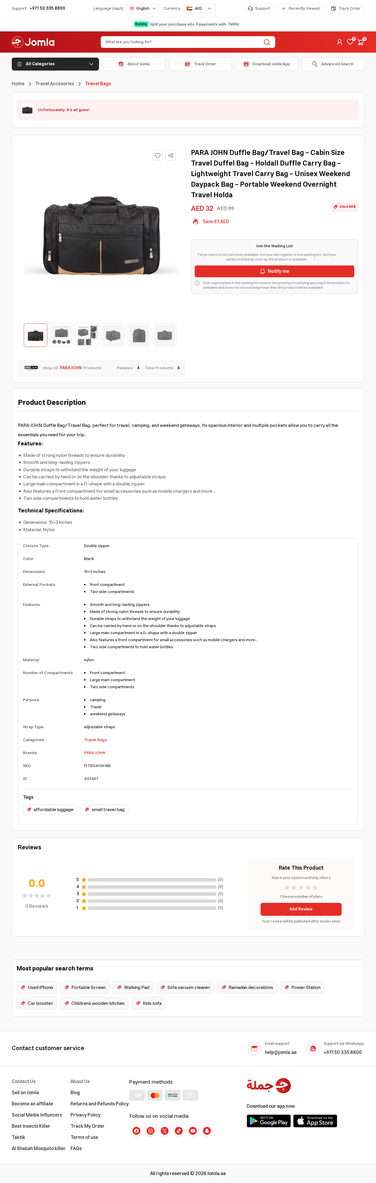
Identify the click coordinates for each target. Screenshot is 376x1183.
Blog (75, 1092)
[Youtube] (193, 1131)
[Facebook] (136, 1131)
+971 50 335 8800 (47, 8)
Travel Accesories (54, 84)
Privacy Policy (85, 1115)
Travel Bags (95, 739)
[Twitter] (164, 1131)
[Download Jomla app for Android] (269, 1121)
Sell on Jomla (25, 1092)
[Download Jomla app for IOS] (315, 1121)
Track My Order (87, 1126)
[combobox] (142, 8)
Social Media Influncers (37, 1115)
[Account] (339, 42)
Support (262, 8)
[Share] (170, 155)
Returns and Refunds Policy (99, 1103)
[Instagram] (150, 1131)
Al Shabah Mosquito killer (39, 1148)
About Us (80, 1081)
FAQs (76, 1148)
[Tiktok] (179, 1131)
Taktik (18, 1137)
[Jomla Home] (33, 42)
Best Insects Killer (31, 1126)
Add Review (301, 909)
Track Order (349, 8)
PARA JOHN (94, 752)
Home (18, 84)
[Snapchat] (207, 1131)
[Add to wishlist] (157, 155)
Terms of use (84, 1137)
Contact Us (24, 1081)
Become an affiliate (32, 1103)
